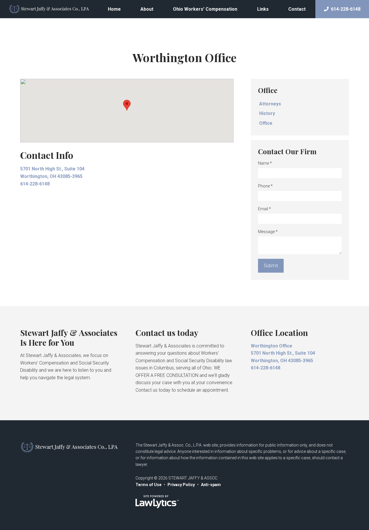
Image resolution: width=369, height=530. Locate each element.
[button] (127, 105)
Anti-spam (211, 484)
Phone (265, 186)
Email (264, 209)
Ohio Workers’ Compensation (205, 9)
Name (265, 163)
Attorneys (270, 104)
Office (267, 90)
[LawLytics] (157, 501)
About (146, 9)
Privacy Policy (181, 484)
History (267, 113)
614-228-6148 (345, 9)
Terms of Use (148, 484)
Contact (297, 9)
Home (114, 9)
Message (268, 231)
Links (263, 9)
